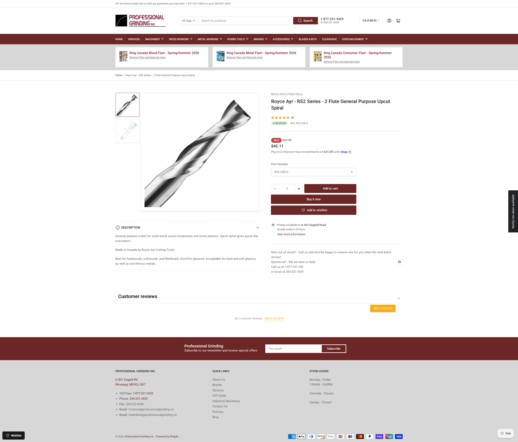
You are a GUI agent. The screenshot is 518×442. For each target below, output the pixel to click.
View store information (291, 234)
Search (308, 20)
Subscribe (333, 348)
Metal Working (208, 39)
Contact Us (220, 406)
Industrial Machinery (226, 401)
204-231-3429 (139, 398)
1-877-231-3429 (143, 393)
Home (119, 39)
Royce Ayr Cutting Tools (286, 94)
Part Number (279, 164)
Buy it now (314, 199)
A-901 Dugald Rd (126, 379)
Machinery (152, 39)
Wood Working (179, 39)
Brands (259, 39)
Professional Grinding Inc (139, 436)
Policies (217, 412)
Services (134, 39)
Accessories (281, 39)
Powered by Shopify (167, 436)
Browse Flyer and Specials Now (148, 57)
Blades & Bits (308, 39)
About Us (218, 379)
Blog (215, 417)
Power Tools (236, 39)
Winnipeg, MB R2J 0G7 (130, 384)
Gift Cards (219, 395)
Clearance (329, 39)
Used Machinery (353, 39)
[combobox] (258, 20)
